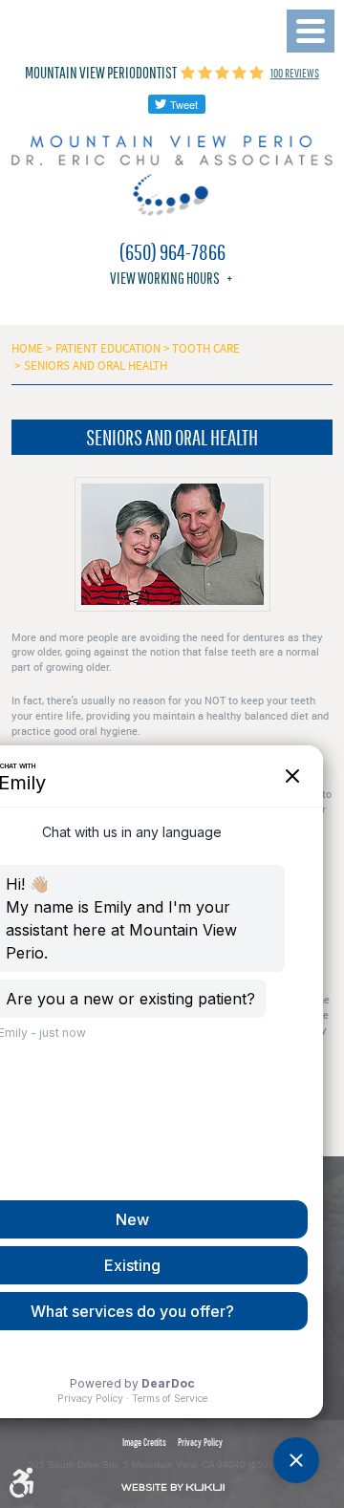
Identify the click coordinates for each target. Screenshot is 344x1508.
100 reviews (294, 73)
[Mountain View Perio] (172, 176)
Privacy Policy (200, 1441)
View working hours (165, 278)
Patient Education (108, 348)
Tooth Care (206, 348)
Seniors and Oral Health (95, 365)
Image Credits (144, 1441)
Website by (172, 1487)
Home (27, 348)
